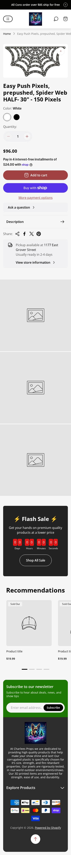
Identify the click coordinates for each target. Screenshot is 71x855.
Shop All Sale (35, 560)
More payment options (36, 197)
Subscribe (53, 707)
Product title (14, 651)
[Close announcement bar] (65, 4)
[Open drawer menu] (8, 19)
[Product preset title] (29, 623)
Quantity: (10, 126)
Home (7, 34)
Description (15, 222)
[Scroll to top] (35, 839)
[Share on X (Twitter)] (31, 233)
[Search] (56, 19)
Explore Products (20, 787)
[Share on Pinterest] (38, 233)
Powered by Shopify (48, 828)
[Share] (17, 233)
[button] (24, 669)
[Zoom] (61, 51)
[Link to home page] (35, 733)
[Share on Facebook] (24, 233)
